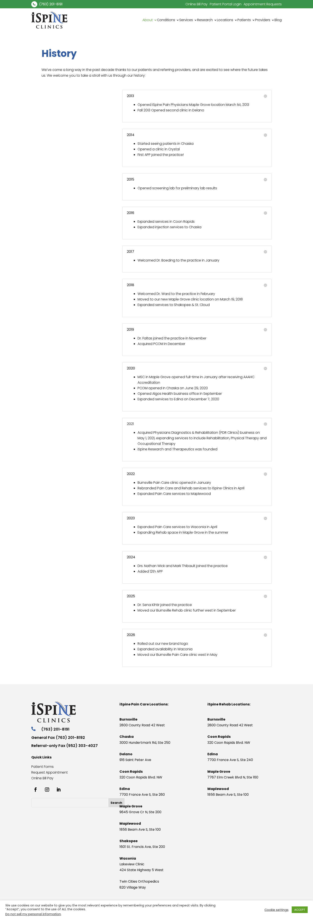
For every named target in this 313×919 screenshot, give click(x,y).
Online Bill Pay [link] (196, 4)
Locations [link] (225, 19)
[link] (34, 4)
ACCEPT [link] (299, 910)
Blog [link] (278, 19)
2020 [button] (131, 368)
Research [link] (205, 19)
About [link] (147, 19)
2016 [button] (130, 213)
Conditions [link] (166, 19)
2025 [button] (131, 596)
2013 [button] (130, 96)
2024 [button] (131, 557)
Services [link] (186, 19)
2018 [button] (130, 285)
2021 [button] (130, 424)
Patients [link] (244, 19)
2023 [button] (131, 518)
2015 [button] (130, 179)
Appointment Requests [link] (263, 4)
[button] (116, 802)
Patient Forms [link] (42, 766)
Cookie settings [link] (276, 910)
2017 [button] (130, 251)
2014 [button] (130, 135)
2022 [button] (131, 474)
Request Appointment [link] (49, 772)
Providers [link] (262, 19)
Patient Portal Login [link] (225, 4)
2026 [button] (131, 635)
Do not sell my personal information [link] (33, 914)
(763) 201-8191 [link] (51, 4)
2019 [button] (130, 329)
